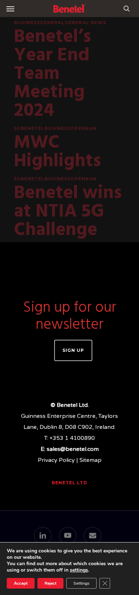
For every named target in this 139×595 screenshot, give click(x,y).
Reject (50, 583)
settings (79, 570)
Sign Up (73, 350)
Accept (20, 583)
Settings (81, 583)
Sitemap (90, 460)
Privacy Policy (56, 460)
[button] (10, 8)
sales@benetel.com (73, 449)
